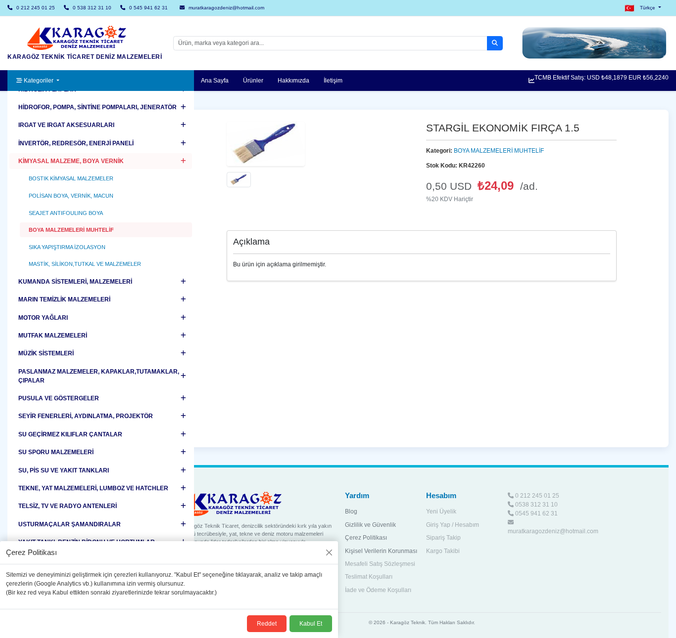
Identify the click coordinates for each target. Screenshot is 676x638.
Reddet (267, 623)
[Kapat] (329, 552)
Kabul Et (310, 623)
